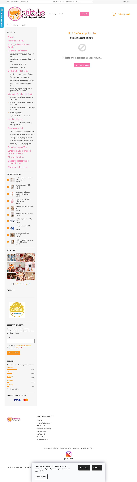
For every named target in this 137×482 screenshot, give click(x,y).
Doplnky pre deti (15, 128)
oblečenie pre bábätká (51, 448)
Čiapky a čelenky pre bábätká (20, 77)
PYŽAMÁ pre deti (16, 113)
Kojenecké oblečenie (17, 50)
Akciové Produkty (16, 40)
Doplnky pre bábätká (18, 70)
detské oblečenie (65, 448)
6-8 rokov (10, 385)
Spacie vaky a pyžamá (18, 64)
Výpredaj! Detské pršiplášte (20, 116)
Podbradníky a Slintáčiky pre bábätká (20, 84)
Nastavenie (41, 477)
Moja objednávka (42, 440)
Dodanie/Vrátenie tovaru (71, 2)
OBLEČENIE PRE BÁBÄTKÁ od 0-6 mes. (22, 55)
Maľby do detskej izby (18, 167)
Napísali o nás (41, 434)
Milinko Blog (40, 437)
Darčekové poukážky (17, 147)
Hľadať (84, 14)
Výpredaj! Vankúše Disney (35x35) (22, 140)
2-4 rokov (10, 376)
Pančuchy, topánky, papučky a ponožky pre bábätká (21, 89)
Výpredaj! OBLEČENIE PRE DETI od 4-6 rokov (22, 103)
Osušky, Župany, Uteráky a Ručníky (22, 131)
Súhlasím (97, 468)
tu (43, 471)
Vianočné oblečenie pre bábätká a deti (18, 162)
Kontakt (55, 2)
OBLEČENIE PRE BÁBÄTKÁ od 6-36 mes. (22, 60)
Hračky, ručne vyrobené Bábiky (18, 46)
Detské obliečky (15, 119)
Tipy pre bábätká (16, 157)
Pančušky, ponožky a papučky (20, 144)
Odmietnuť (84, 468)
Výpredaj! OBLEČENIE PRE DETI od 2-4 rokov (22, 98)
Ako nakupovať (41, 431)
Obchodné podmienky (44, 429)
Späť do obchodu (82, 65)
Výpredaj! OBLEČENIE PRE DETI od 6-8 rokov (22, 108)
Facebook (75, 448)
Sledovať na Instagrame (22, 284)
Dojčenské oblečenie (17, 67)
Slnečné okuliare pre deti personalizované (19, 152)
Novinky (11, 37)
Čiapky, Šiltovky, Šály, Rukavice (21, 137)
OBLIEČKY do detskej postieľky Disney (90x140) (21, 123)
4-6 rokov (10, 380)
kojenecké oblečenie (86, 448)
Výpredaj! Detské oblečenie (20, 94)
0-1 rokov (10, 368)
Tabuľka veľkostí (42, 426)
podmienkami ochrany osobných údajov (20, 347)
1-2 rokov (10, 372)
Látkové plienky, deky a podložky (22, 80)
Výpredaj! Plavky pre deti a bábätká (22, 134)
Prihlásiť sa (13, 353)
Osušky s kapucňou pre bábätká (21, 74)
